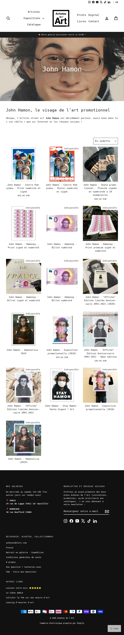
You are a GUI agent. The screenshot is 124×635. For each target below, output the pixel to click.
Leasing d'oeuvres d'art (20, 602)
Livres (81, 21)
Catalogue (34, 24)
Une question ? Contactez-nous (23, 567)
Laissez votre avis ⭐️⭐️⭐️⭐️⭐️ (23, 588)
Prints (81, 14)
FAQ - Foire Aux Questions (21, 572)
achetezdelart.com (16, 543)
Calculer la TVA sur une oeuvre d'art (28, 597)
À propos (11, 562)
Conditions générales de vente (23, 557)
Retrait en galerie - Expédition (25, 552)
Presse (9, 547)
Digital (93, 14)
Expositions (33, 18)
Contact (93, 21)
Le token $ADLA (14, 593)
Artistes (34, 11)
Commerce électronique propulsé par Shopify (62, 623)
